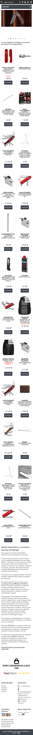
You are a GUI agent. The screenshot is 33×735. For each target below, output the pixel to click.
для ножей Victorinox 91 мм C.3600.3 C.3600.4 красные (8, 70)
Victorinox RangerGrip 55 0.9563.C (8, 402)
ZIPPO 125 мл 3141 (25, 276)
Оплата (3, 686)
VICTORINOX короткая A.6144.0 (24, 526)
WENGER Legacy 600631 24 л (8, 361)
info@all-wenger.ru (22, 702)
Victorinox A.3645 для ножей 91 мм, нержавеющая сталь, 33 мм (8, 111)
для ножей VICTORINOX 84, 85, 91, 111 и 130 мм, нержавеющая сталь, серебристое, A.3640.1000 (24, 488)
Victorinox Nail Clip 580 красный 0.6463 (8, 319)
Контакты (4, 689)
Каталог (5, 7)
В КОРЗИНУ (8, 82)
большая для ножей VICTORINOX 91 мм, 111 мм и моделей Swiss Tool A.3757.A (24, 154)
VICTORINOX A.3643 (25, 68)
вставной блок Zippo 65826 (24, 236)
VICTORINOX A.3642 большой (25, 443)
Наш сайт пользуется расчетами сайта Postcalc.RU (13, 648)
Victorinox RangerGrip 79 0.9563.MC (8, 153)
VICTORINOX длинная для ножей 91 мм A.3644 (8, 236)
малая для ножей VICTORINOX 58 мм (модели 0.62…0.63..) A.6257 (8, 486)
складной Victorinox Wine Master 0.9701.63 (8, 444)
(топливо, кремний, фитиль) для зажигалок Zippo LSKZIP (24, 112)
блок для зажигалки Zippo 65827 (25, 361)
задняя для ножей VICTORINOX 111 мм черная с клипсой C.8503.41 (8, 278)
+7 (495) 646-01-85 (24, 687)
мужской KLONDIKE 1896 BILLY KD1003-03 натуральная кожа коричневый (25, 402)
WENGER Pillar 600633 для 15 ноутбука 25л (25, 321)
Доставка (4, 687)
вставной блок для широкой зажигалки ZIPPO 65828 (8, 194)
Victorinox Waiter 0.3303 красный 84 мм (24, 194)
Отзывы (3, 691)
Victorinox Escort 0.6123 (8, 526)
